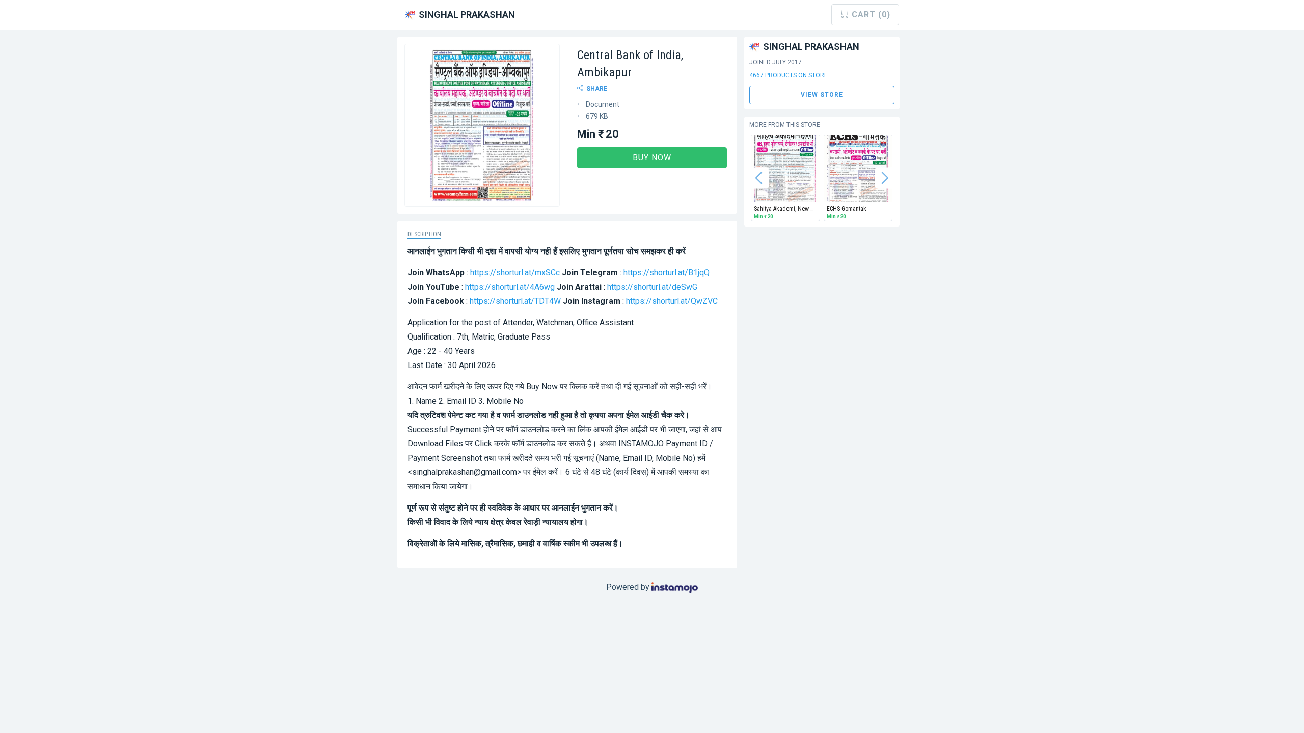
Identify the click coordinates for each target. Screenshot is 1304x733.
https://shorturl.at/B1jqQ (666, 272)
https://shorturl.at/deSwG (652, 287)
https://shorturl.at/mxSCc (515, 272)
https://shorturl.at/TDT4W (515, 301)
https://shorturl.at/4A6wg (510, 287)
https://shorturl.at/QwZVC (672, 301)
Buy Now (652, 157)
